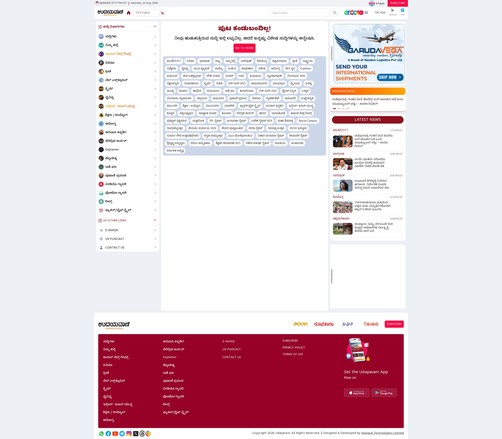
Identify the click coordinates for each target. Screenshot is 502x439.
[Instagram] (129, 433)
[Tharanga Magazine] (300, 324)
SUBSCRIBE (397, 3)
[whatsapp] (101, 433)
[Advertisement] (369, 276)
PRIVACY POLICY (293, 348)
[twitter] (135, 433)
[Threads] (142, 433)
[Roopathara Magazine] (324, 324)
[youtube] (115, 433)
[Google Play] (384, 393)
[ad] (369, 53)
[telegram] (122, 433)
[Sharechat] (148, 433)
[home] (110, 12)
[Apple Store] (356, 393)
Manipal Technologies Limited (382, 433)
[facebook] (108, 433)
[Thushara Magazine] (347, 324)
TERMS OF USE (292, 355)
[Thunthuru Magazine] (371, 324)
